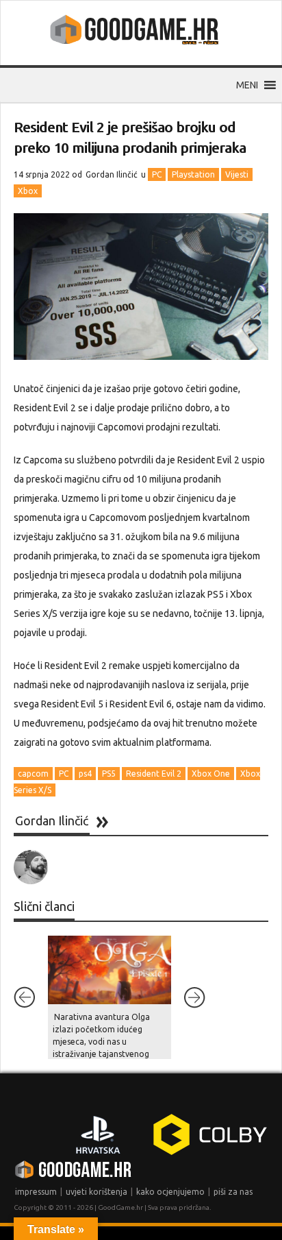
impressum (36, 1191)
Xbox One (211, 773)
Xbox (28, 190)
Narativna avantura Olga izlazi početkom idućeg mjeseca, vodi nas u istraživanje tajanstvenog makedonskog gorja (101, 1041)
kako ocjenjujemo (170, 1191)
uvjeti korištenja (96, 1191)
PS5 (109, 773)
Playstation (193, 174)
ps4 (85, 773)
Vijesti (236, 174)
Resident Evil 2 (153, 773)
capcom (33, 773)
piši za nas (233, 1191)
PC (157, 174)
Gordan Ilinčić (112, 174)
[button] (247, 85)
